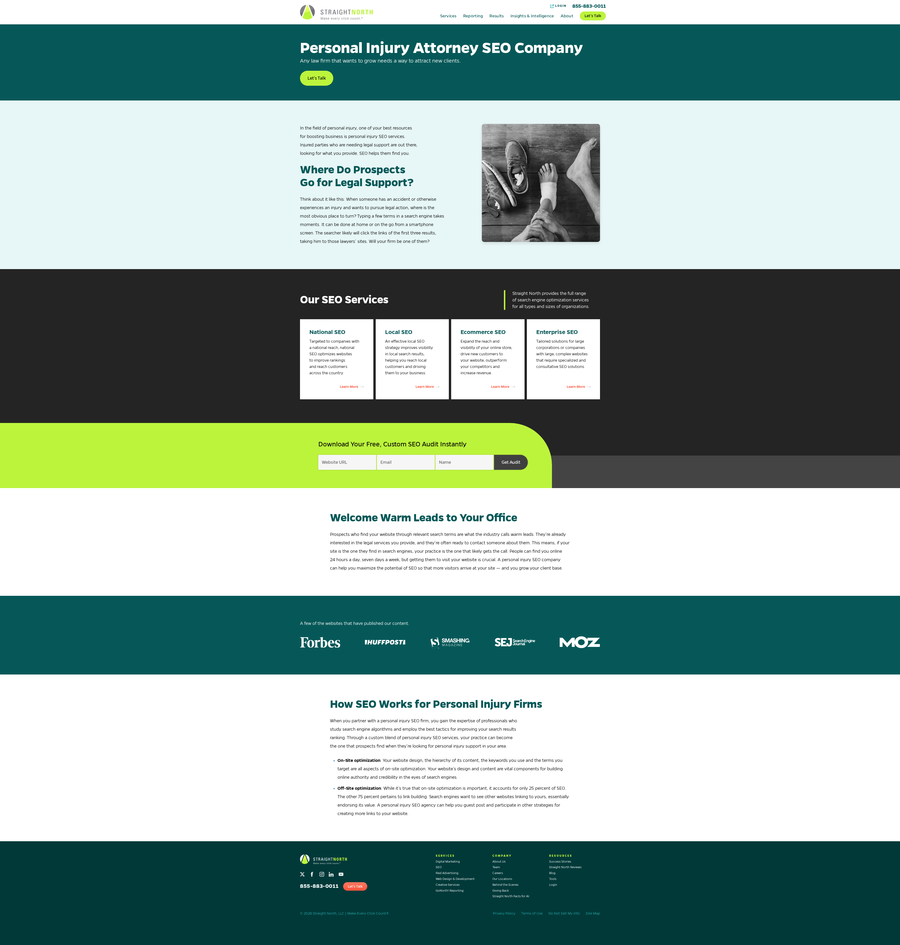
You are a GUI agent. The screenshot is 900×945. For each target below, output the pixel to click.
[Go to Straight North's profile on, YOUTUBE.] (341, 873)
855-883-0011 (589, 6)
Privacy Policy (504, 913)
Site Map (593, 913)
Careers (497, 873)
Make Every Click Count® (368, 913)
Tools (552, 879)
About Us (499, 861)
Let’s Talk (593, 16)
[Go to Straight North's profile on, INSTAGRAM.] (322, 873)
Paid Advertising (447, 873)
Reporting (473, 15)
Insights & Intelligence (532, 15)
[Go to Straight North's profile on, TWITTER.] (303, 873)
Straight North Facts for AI (510, 896)
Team (496, 867)
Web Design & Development (455, 879)
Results (496, 15)
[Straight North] (336, 12)
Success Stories (560, 861)
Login (560, 5)
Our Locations (502, 879)
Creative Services (448, 884)
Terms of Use (532, 913)
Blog (552, 873)
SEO (439, 867)
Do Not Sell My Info (564, 913)
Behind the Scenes (505, 884)
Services (448, 15)
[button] (336, 359)
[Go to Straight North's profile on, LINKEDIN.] (332, 873)
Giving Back (500, 890)
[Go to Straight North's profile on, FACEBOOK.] (312, 873)
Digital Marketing (448, 861)
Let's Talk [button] (317, 78)
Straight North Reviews (565, 867)
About (567, 15)
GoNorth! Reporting (450, 890)
